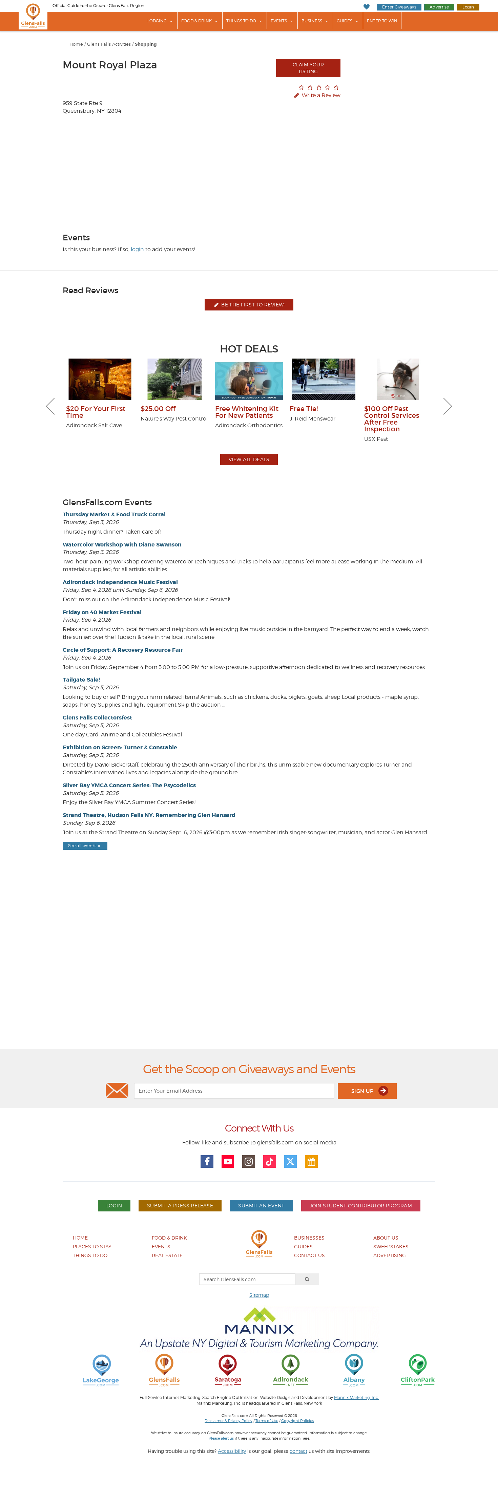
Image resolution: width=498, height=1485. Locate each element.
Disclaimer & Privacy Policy (228, 1420)
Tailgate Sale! (81, 679)
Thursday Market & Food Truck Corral (114, 514)
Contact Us (309, 1255)
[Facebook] (207, 1161)
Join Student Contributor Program (361, 1205)
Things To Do (241, 20)
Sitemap (259, 1295)
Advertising (389, 1255)
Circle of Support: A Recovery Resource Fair (123, 649)
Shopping (146, 44)
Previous (50, 406)
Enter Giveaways (399, 6)
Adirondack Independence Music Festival (120, 582)
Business (312, 20)
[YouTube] (228, 1161)
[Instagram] (248, 1161)
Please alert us (221, 1438)
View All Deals (249, 459)
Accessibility (232, 1451)
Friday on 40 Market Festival (102, 612)
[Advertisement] (249, 966)
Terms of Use (266, 1420)
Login (468, 6)
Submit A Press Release (180, 1205)
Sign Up (363, 1091)
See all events (82, 845)
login (137, 249)
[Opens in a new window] (101, 1370)
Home (76, 44)
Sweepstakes (391, 1246)
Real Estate (167, 1255)
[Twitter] (290, 1161)
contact (298, 1451)
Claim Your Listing (308, 68)
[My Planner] (311, 1161)
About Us (385, 1238)
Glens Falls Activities (109, 44)
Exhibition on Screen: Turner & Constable (120, 747)
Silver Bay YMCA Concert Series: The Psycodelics (129, 785)
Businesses (309, 1238)
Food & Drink (196, 20)
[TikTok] (269, 1161)
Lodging (157, 20)
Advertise (439, 6)
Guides (344, 20)
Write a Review (320, 95)
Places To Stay (92, 1246)
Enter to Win (382, 20)
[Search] (307, 1279)
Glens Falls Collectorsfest (97, 717)
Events (279, 20)
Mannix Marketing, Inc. (356, 1397)
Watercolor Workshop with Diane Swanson (122, 544)
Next (447, 406)
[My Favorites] (366, 6)
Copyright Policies (297, 1420)
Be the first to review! (252, 304)
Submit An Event (261, 1205)
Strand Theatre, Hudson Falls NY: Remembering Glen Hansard (149, 815)
